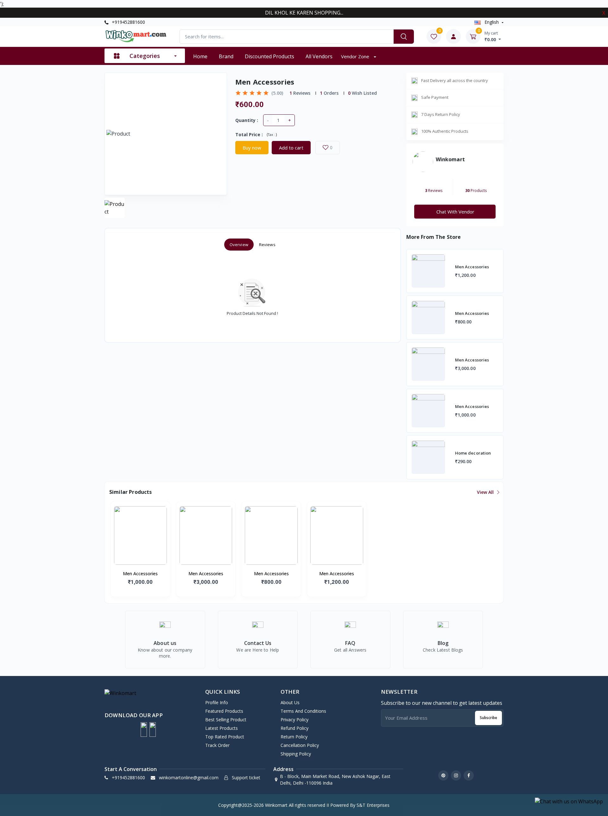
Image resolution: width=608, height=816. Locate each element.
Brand (226, 56)
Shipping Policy (296, 754)
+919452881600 (128, 22)
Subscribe (488, 717)
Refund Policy (294, 728)
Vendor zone (355, 56)
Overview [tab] (239, 244)
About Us (290, 702)
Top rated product (224, 737)
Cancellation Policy (300, 745)
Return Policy (294, 737)
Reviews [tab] (267, 244)
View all (486, 492)
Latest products (221, 728)
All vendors (319, 56)
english (491, 22)
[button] (144, 729)
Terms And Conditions (303, 711)
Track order (217, 745)
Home (200, 56)
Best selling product (225, 720)
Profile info (216, 702)
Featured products (224, 711)
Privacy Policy (294, 720)
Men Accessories (140, 574)
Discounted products (269, 56)
